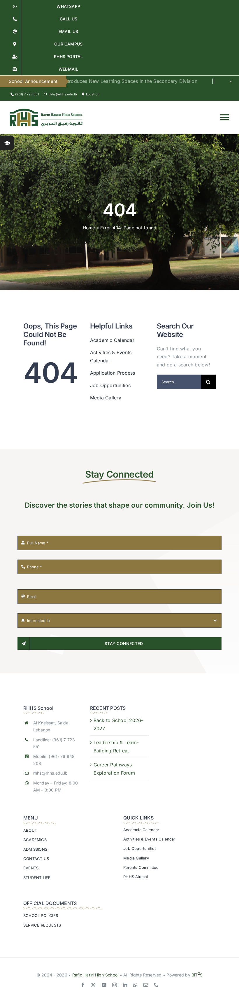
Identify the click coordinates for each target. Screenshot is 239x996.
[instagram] (114, 985)
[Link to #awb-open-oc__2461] (7, 143)
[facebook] (82, 985)
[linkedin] (125, 985)
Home (89, 227)
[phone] (156, 985)
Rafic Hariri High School (95, 974)
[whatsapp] (135, 985)
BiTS (197, 974)
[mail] (145, 985)
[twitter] (93, 985)
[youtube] (104, 985)
